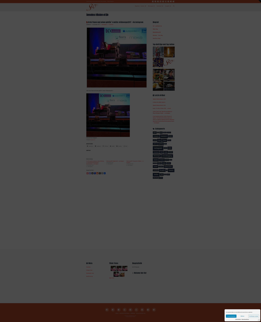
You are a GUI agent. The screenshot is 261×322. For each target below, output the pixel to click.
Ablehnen (242, 316)
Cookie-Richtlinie (238, 319)
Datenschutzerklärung (245, 319)
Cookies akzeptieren (231, 316)
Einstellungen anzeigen (253, 316)
